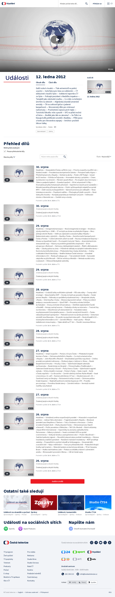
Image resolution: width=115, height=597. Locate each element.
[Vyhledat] (64, 156)
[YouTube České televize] (100, 542)
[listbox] (82, 582)
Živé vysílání (8, 555)
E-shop (6, 573)
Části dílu (53, 82)
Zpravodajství (41, 131)
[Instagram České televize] (91, 542)
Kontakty (31, 581)
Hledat (86, 3)
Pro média (31, 552)
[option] (72, 582)
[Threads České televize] (109, 542)
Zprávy (51, 131)
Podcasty (7, 566)
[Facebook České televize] (96, 542)
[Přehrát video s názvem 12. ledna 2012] (57, 40)
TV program (8, 552)
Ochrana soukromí (31, 592)
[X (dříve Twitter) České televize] (105, 542)
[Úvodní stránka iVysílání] (10, 3)
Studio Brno (31, 559)
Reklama (30, 555)
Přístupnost (44, 592)
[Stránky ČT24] (65, 553)
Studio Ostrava (33, 563)
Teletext (7, 563)
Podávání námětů (34, 573)
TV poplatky (8, 559)
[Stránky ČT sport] (79, 553)
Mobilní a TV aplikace (12, 577)
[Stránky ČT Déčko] (65, 560)
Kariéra (30, 570)
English (20, 592)
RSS (110, 592)
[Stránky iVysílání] (94, 553)
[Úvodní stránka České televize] (16, 542)
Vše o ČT (7, 581)
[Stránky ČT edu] (91, 560)
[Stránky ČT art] (77, 560)
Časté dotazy (32, 577)
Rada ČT (30, 566)
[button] (57, 39)
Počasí (6, 570)
